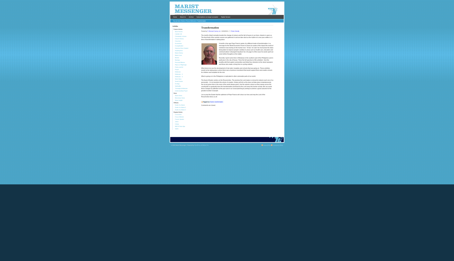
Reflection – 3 (179, 76)
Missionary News (180, 98)
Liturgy (177, 124)
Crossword (178, 114)
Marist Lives (178, 55)
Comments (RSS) (277, 145)
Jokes (177, 121)
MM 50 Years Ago (180, 126)
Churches (178, 41)
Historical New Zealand (181, 48)
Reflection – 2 (179, 74)
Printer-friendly (235, 31)
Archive (191, 17)
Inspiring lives (179, 50)
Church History (179, 38)
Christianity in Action (180, 36)
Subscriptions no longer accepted (207, 17)
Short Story (178, 79)
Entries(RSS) (267, 145)
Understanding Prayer (181, 91)
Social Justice (179, 81)
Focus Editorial (191, 21)
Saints (177, 128)
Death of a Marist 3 (180, 109)
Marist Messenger (227, 10)
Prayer (177, 69)
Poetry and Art (179, 67)
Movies (177, 57)
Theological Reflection (181, 88)
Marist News (178, 95)
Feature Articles (178, 29)
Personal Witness (180, 62)
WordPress (197, 145)
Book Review (179, 31)
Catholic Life (178, 34)
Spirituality (178, 86)
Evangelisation (179, 46)
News (175, 93)
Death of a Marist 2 (180, 107)
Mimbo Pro (205, 145)
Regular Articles (178, 112)
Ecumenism (178, 43)
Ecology (177, 83)
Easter (212, 102)
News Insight (178, 100)
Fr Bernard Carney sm (213, 31)
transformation (219, 102)
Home (175, 17)
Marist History (179, 53)
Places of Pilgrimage (181, 64)
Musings (177, 60)
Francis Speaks (179, 119)
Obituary (176, 102)
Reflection (178, 72)
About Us (183, 17)
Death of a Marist (180, 105)
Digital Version (225, 17)
